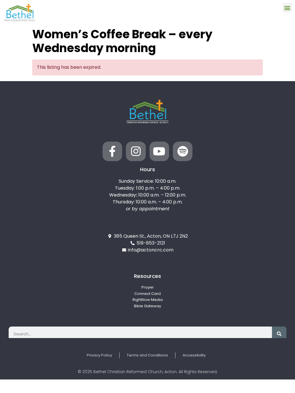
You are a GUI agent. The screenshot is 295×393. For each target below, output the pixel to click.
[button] (287, 7)
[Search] (279, 334)
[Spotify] (182, 151)
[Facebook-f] (112, 151)
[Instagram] (135, 151)
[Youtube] (159, 151)
